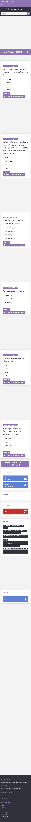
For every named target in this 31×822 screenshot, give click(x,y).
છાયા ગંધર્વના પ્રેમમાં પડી (10, 235)
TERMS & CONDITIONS (7, 814)
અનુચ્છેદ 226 (8, 79)
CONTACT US (13, 1)
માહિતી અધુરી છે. (8, 161)
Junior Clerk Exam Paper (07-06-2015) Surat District (15, 530)
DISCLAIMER (5, 812)
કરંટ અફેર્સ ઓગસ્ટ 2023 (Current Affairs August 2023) (15, 548)
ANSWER (6, 93)
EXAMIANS (4, 796)
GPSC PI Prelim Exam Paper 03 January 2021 (13, 525)
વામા (6, 365)
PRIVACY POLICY (5, 810)
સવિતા (6, 369)
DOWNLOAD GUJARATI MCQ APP (15, 96)
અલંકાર (5, 539)
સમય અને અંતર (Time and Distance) (11, 546)
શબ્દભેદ (5, 528)
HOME (2, 1)
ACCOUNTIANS (5, 798)
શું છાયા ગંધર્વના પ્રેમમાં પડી (11, 228)
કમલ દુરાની (7, 449)
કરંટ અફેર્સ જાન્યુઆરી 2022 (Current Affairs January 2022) (15, 536)
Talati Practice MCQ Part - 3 (11, 66)
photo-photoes (9, 298)
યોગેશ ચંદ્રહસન (8, 445)
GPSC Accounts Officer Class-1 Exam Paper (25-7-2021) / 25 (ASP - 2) (15, 542)
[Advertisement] (15, 32)
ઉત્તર (6, 164)
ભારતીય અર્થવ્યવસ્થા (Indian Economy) (12, 533)
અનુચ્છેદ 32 (7, 89)
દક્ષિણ (6, 157)
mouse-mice (8, 295)
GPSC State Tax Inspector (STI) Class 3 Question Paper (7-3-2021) (14, 551)
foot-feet (8, 302)
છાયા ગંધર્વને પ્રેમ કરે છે (10, 231)
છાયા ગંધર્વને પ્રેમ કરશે (10, 238)
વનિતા (6, 376)
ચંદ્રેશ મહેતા (8, 442)
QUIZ (7, 1)
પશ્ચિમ (6, 168)
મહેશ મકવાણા (8, 438)
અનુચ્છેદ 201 (8, 82)
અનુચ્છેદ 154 (8, 86)
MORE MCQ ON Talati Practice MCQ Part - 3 (15, 464)
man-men (7, 305)
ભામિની (6, 372)
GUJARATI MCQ (18, 9)
